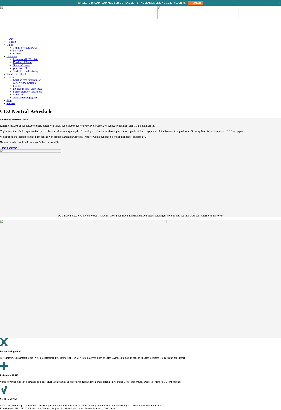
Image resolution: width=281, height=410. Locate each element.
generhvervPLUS (22, 68)
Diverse (10, 77)
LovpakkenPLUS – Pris (25, 59)
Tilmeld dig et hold (16, 74)
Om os (10, 44)
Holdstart (11, 41)
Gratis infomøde (21, 65)
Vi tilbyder (12, 56)
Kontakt (11, 103)
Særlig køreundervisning (25, 71)
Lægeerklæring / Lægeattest (27, 88)
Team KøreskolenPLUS (25, 47)
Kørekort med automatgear (26, 80)
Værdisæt (18, 94)
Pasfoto (17, 85)
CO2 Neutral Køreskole (25, 82)
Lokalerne (18, 50)
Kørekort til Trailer (22, 62)
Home (10, 38)
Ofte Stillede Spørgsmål (25, 97)
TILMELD (195, 2)
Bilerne (16, 53)
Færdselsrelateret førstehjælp (27, 91)
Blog (9, 100)
